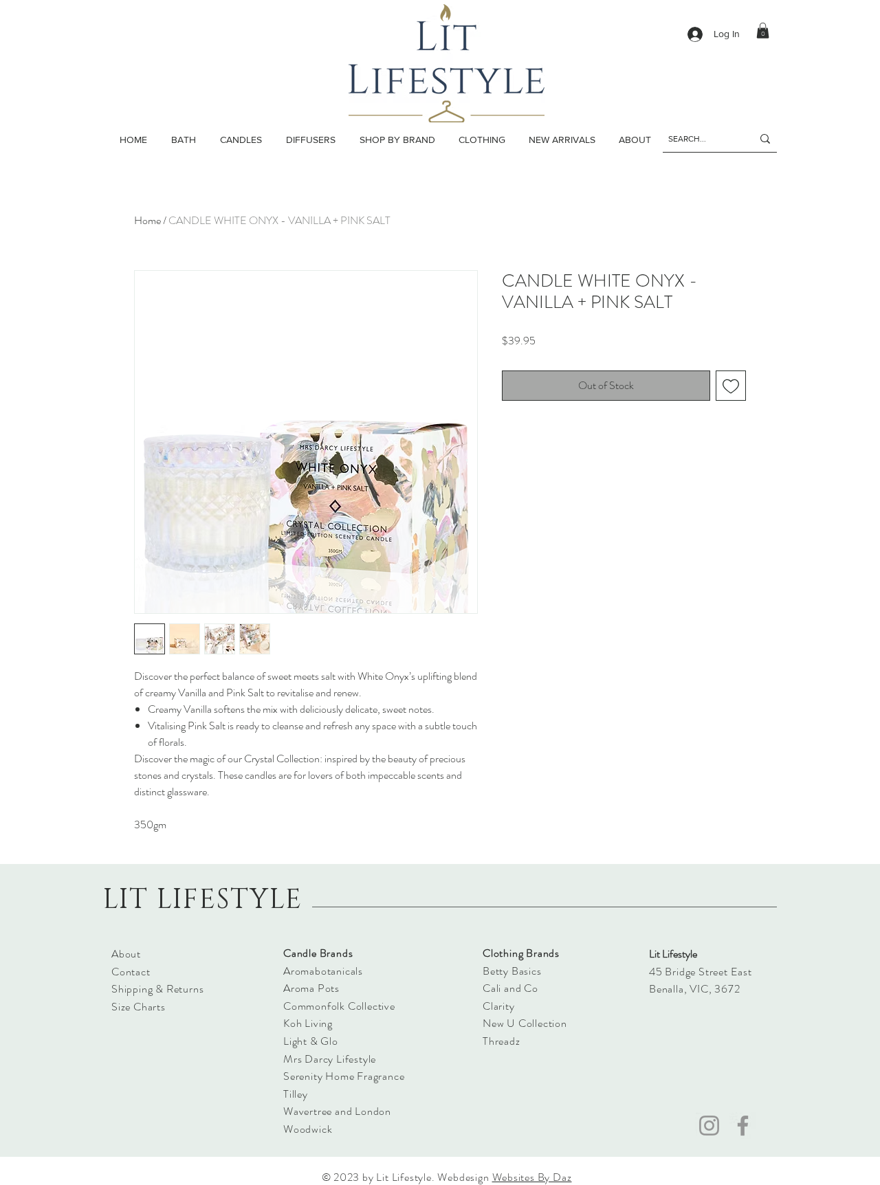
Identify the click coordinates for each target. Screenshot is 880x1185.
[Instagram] (709, 1125)
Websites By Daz (532, 1177)
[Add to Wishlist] (731, 385)
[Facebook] (742, 1125)
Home (147, 220)
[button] (241, 139)
